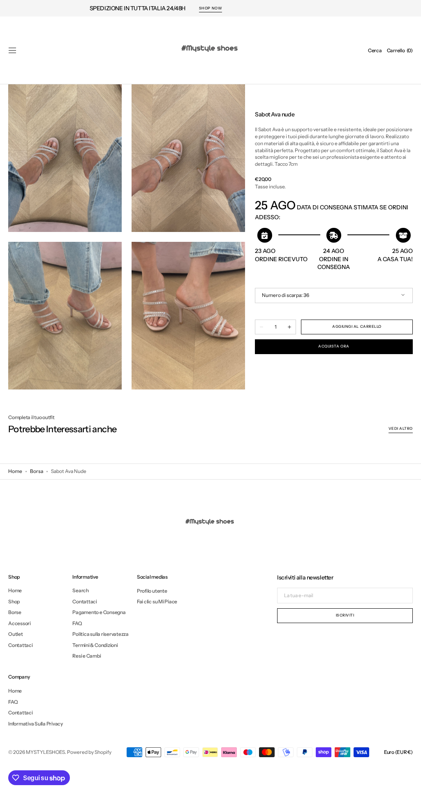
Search (80, 590)
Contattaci (20, 645)
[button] (12, 51)
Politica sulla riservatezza (100, 634)
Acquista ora (333, 346)
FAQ (77, 623)
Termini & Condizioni (95, 645)
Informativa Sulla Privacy (35, 724)
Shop (14, 601)
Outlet (15, 634)
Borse (14, 612)
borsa (36, 471)
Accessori (19, 623)
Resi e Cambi (86, 656)
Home (15, 471)
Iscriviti (345, 615)
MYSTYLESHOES (45, 752)
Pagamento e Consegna (98, 612)
